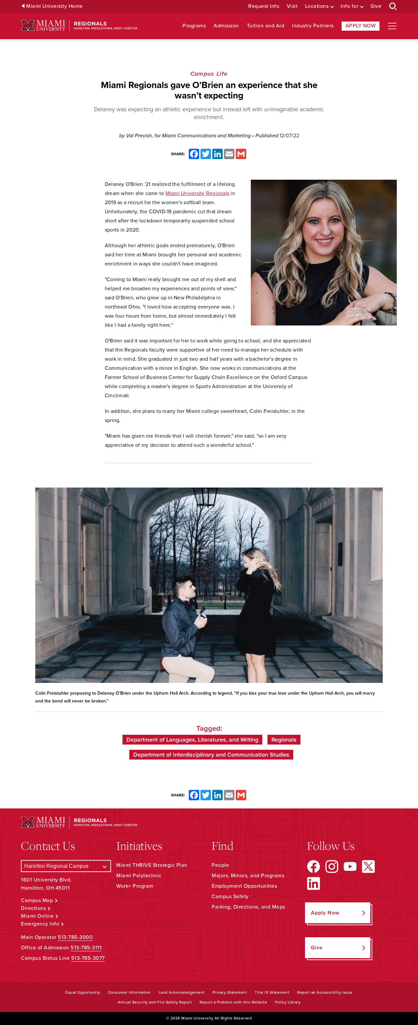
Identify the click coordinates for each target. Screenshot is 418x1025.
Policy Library (287, 1002)
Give (375, 6)
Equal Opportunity (82, 992)
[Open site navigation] (392, 26)
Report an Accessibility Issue (325, 992)
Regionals (284, 739)
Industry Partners (313, 26)
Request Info (263, 6)
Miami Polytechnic (139, 875)
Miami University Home (54, 6)
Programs (194, 26)
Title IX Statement (272, 992)
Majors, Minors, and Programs (248, 875)
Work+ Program (134, 886)
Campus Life (209, 73)
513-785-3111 (86, 947)
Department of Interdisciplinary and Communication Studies (211, 754)
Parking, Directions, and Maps (248, 907)
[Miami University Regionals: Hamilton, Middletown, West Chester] (79, 26)
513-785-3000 (75, 937)
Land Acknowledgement (182, 992)
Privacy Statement (230, 992)
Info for (349, 6)
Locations (317, 6)
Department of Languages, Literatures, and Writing (192, 739)
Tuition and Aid (265, 26)
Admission (226, 26)
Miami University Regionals (198, 193)
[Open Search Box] (393, 6)
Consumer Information (129, 992)
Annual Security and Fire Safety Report (155, 1002)
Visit (292, 6)
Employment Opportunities (244, 886)
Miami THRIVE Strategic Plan (151, 865)
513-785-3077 (88, 958)
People (220, 865)
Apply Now (361, 26)
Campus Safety (230, 896)
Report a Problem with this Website (233, 1002)
